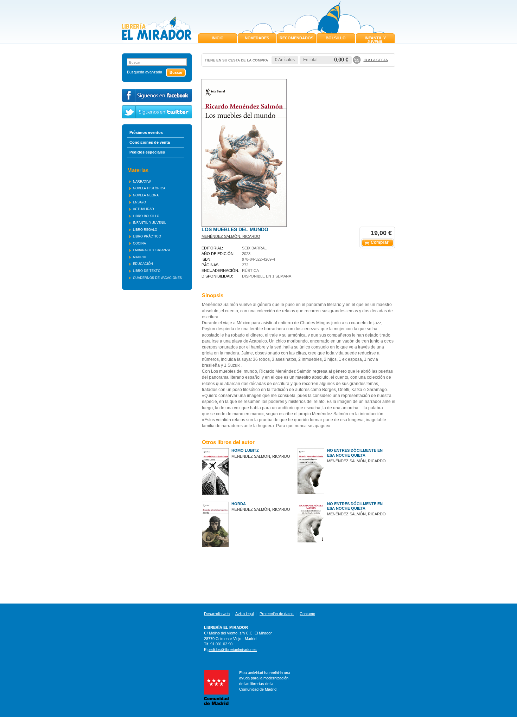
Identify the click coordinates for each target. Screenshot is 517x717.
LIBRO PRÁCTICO (147, 236)
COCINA (139, 243)
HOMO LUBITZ (245, 450)
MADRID (139, 257)
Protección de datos (277, 614)
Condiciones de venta (149, 142)
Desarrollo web (217, 614)
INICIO (218, 38)
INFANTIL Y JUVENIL (375, 40)
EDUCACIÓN (143, 264)
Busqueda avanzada (144, 72)
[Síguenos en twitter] (157, 111)
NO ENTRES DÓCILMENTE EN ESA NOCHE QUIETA (355, 452)
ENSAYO (139, 202)
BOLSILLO (336, 38)
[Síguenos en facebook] (157, 95)
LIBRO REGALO (145, 230)
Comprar (380, 242)
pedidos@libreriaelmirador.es (232, 649)
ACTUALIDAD (143, 209)
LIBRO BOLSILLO (146, 216)
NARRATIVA (142, 181)
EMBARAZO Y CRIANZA (151, 250)
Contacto (307, 614)
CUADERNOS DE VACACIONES (157, 278)
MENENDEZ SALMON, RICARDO (260, 456)
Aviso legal (244, 614)
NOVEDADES (257, 38)
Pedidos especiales (147, 152)
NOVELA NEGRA (146, 195)
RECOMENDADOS (296, 38)
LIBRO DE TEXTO (146, 271)
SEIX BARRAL (254, 248)
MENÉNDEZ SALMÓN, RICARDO (231, 236)
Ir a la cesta (376, 60)
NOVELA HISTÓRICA (149, 188)
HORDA (238, 504)
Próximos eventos (146, 132)
